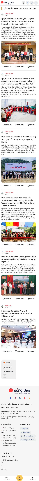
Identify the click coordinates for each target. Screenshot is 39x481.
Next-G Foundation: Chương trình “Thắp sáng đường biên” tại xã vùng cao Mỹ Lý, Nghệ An (18, 259)
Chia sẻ (32, 67)
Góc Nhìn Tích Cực (9, 446)
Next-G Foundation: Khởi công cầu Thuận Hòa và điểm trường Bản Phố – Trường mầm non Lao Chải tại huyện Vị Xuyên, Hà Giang (17, 202)
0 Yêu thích (8, 67)
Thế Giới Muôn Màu (9, 443)
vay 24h (25, 428)
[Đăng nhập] (36, 3)
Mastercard (26, 432)
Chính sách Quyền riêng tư (9, 461)
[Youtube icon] (25, 398)
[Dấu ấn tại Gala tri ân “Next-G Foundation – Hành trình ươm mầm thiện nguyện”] (18, 337)
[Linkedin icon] (20, 398)
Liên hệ (4, 469)
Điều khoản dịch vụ (8, 456)
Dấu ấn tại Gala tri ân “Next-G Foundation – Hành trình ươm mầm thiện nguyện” (16, 313)
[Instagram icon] (15, 398)
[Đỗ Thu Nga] (2, 306)
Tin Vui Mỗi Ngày (8, 428)
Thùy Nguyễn (9, 14)
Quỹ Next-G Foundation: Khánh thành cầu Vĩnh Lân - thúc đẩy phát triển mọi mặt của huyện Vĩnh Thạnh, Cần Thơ (18, 81)
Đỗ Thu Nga (8, 306)
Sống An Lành (7, 440)
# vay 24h (7, 367)
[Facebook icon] (10, 398)
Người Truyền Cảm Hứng (8, 431)
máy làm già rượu (28, 436)
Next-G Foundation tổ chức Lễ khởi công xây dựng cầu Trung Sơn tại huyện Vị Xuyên (18, 139)
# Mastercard (8, 372)
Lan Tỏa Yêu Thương (9, 435)
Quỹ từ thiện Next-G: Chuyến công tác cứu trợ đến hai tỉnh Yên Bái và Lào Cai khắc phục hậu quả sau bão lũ (17, 21)
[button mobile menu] (23, 3)
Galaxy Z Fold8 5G (28, 440)
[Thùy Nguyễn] (2, 14)
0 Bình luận (20, 67)
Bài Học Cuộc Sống (9, 438)
